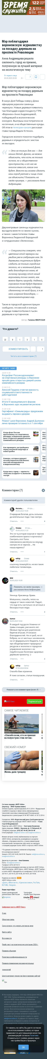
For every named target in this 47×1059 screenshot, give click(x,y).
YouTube (36, 883)
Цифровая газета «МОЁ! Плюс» (14, 907)
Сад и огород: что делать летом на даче (17, 926)
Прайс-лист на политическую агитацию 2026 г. (20, 945)
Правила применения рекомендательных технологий (18, 966)
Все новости (7, 938)
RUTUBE (5, 885)
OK (23, 1047)
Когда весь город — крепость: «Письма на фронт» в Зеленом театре (17, 473)
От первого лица (10, 76)
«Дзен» (4, 883)
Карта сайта (6, 932)
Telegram (12, 885)
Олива (18, 528)
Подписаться (34, 701)
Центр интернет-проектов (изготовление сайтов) (21, 976)
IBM (11, 578)
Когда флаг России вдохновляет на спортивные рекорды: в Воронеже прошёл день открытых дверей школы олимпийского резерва (17, 436)
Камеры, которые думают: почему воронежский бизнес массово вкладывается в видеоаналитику (16, 461)
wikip (18, 558)
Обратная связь (8, 919)
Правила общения (9, 951)
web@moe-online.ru (20, 833)
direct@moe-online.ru (13, 863)
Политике (34, 1035)
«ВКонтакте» (13, 883)
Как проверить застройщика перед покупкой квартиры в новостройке (16, 449)
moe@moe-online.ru (34, 833)
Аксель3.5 (20, 508)
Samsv (12, 618)
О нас (4, 913)
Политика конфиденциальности (14, 957)
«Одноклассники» (25, 883)
